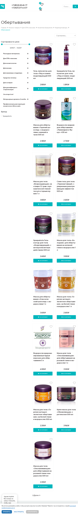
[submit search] (75, 6)
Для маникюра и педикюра (15, 73)
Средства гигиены (15, 78)
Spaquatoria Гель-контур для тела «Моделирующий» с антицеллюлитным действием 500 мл (42, 245)
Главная (3, 27)
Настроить (19, 512)
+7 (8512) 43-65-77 (19, 5)
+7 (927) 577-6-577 (19, 8)
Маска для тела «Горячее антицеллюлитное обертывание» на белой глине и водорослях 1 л (66, 301)
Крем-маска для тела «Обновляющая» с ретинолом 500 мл (66, 412)
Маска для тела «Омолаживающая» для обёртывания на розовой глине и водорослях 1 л (66, 358)
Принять (7, 512)
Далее (36, 495)
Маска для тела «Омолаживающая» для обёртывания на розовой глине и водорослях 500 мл (42, 471)
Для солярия (15, 82)
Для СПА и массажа (28, 27)
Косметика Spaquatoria (45, 27)
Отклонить (32, 512)
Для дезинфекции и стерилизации (15, 88)
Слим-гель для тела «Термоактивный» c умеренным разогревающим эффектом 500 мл (66, 186)
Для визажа (15, 68)
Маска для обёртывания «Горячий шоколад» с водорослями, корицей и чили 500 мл (42, 130)
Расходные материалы (15, 53)
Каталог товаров (14, 27)
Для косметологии (15, 63)
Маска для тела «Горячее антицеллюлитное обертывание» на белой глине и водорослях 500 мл (42, 414)
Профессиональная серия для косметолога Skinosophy (14, 105)
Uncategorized (8, 94)
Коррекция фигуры (61, 27)
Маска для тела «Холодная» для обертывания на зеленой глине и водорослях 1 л (66, 245)
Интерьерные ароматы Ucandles (15, 99)
